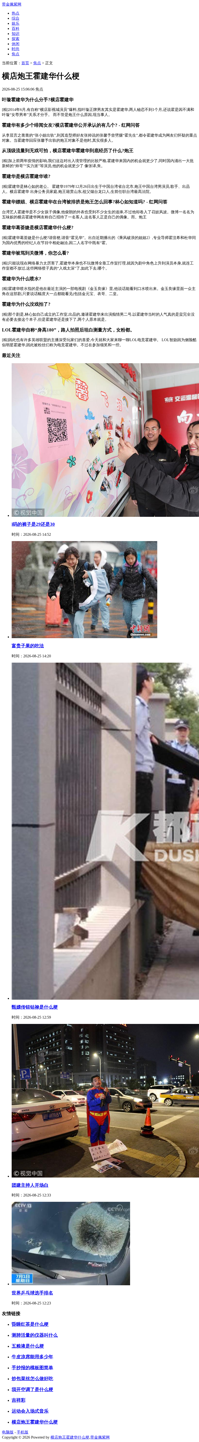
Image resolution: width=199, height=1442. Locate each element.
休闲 (15, 44)
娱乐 (15, 23)
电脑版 (8, 1432)
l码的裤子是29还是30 (33, 524)
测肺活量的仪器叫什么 (35, 1335)
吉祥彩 (18, 1400)
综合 (15, 18)
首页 (25, 63)
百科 (15, 28)
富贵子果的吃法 (28, 645)
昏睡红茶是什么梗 (30, 1324)
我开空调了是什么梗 (32, 1389)
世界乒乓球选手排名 (32, 1292)
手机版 (22, 1432)
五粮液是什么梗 (28, 1346)
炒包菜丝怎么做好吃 (32, 1378)
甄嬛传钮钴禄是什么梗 (35, 1007)
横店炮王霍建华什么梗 (35, 1422)
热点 (15, 13)
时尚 (15, 49)
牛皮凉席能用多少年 (32, 1356)
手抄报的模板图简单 (32, 1367)
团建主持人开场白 (30, 1185)
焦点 (15, 54)
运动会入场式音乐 (30, 1411)
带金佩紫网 (11, 4)
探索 (15, 39)
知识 (15, 34)
